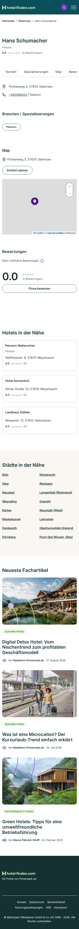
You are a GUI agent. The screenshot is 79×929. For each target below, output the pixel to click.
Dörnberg (9, 537)
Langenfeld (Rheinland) (56, 492)
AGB (48, 907)
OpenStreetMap (55, 233)
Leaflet (39, 233)
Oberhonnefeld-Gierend (56, 528)
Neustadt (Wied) (51, 510)
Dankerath (9, 528)
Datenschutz (36, 902)
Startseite (8, 20)
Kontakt (21, 902)
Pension (11, 126)
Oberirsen (24, 20)
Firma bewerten (39, 288)
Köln (5, 475)
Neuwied (8, 492)
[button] (64, 7)
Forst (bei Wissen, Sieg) (56, 537)
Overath (45, 501)
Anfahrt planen (17, 170)
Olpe (5, 483)
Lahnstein (46, 519)
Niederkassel (11, 519)
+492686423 (18, 95)
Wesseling (9, 501)
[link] (39, 355)
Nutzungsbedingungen (29, 907)
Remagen (46, 483)
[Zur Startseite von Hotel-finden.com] (18, 7)
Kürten (7, 510)
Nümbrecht (47, 475)
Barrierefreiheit (56, 902)
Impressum (60, 907)
